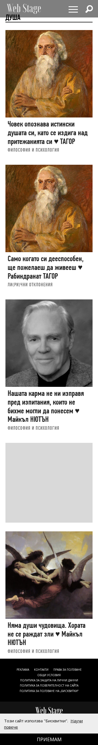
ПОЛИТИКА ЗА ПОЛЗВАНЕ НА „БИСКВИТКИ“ (49, 691)
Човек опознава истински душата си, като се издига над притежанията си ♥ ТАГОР (48, 132)
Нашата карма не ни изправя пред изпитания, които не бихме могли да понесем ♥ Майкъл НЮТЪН (46, 406)
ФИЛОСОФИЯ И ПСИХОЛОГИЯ (33, 150)
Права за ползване (67, 670)
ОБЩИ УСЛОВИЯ (49, 675)
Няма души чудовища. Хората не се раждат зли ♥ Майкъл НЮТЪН (46, 634)
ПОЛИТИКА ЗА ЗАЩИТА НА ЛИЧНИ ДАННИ (49, 680)
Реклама (23, 670)
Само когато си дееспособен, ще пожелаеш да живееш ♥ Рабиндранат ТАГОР (46, 267)
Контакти (41, 670)
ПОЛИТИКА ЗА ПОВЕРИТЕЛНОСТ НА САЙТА (49, 685)
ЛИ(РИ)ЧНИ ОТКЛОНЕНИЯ (30, 284)
